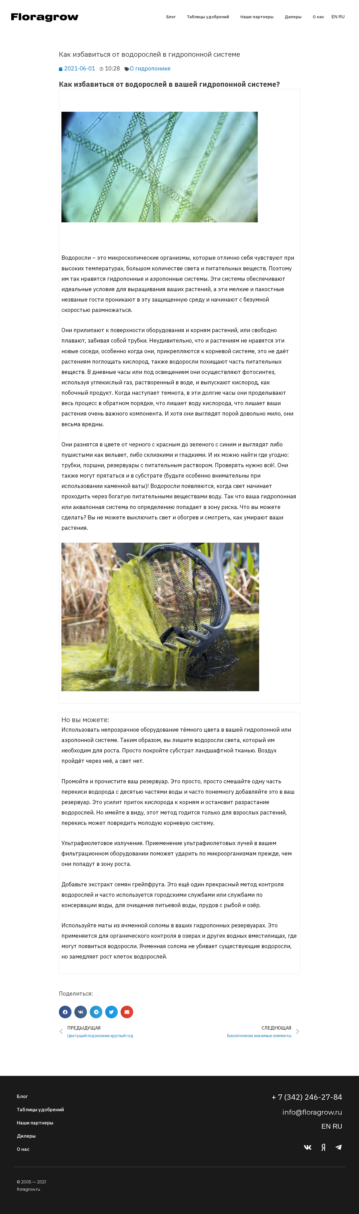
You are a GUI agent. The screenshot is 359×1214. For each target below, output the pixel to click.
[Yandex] (323, 1147)
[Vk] (308, 1147)
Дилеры (293, 16)
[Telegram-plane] (339, 1147)
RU (342, 16)
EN (334, 16)
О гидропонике (150, 68)
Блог (171, 16)
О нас (318, 16)
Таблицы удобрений (208, 16)
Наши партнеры (256, 16)
